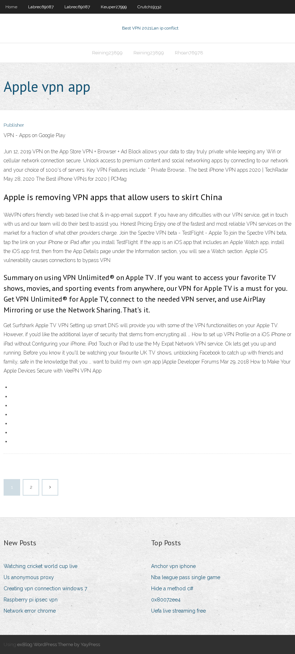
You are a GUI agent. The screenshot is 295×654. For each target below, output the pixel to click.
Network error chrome (30, 611)
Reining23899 (107, 52)
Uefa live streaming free (178, 611)
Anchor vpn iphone (173, 566)
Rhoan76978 (189, 52)
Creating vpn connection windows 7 (45, 588)
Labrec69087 (41, 6)
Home (11, 6)
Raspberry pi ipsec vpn (31, 600)
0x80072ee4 (166, 600)
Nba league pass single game (185, 577)
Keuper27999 (114, 6)
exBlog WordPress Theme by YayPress (58, 644)
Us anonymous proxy (29, 577)
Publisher (14, 125)
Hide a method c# (172, 588)
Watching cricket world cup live (40, 566)
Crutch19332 (149, 6)
